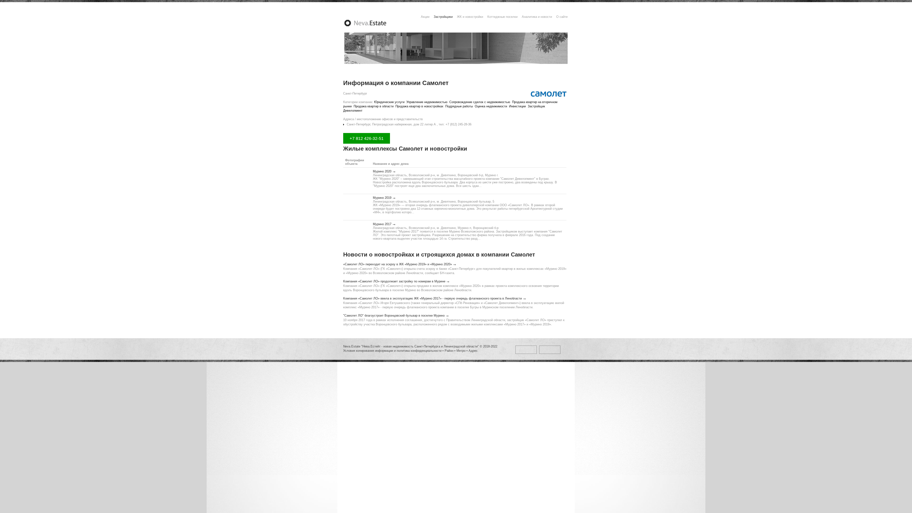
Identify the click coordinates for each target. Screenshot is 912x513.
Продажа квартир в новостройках (419, 106)
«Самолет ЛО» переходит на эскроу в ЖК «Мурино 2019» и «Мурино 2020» (397, 264)
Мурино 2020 (382, 171)
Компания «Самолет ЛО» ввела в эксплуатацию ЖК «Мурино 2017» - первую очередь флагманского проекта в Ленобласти (432, 298)
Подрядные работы (459, 106)
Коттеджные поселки (502, 17)
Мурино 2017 (382, 224)
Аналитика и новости (537, 17)
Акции (425, 17)
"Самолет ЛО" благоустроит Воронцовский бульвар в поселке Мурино (394, 315)
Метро (461, 350)
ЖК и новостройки (470, 17)
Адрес (473, 350)
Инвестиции (517, 106)
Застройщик (536, 106)
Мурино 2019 (382, 198)
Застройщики (443, 17)
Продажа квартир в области (374, 106)
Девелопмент (352, 110)
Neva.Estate (371, 23)
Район (449, 350)
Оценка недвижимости (491, 106)
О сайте (562, 17)
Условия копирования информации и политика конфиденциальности (392, 350)
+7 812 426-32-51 (367, 138)
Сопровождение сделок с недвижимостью (479, 102)
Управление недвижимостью (426, 102)
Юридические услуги (389, 102)
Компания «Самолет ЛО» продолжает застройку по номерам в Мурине (394, 281)
